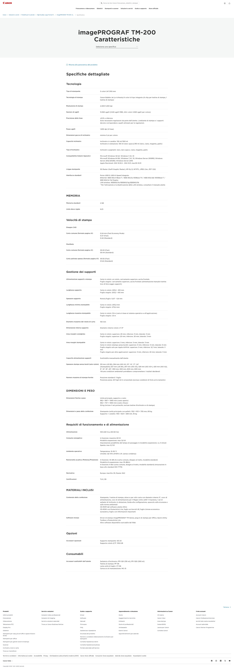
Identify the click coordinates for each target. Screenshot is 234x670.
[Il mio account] (224, 3)
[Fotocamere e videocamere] (95, 8)
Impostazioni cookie (139, 656)
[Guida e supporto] (147, 8)
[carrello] (229, 3)
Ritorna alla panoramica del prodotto (83, 65)
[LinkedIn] (221, 661)
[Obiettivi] (103, 8)
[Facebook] (212, 661)
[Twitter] (225, 661)
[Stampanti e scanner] (119, 8)
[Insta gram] (216, 661)
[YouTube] (230, 661)
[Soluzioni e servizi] (133, 8)
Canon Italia (7, 661)
